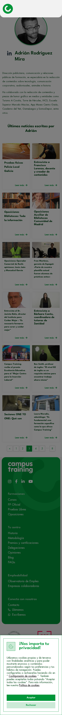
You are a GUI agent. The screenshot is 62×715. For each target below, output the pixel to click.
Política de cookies (29, 685)
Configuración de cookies (23, 676)
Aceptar (31, 698)
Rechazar (31, 705)
